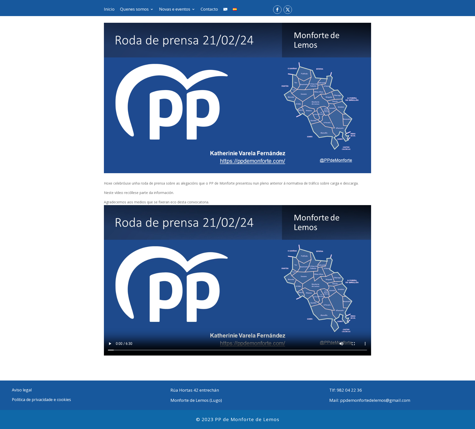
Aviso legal (22, 390)
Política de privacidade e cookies (41, 399)
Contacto (209, 9)
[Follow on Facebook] (277, 9)
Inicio (109, 9)
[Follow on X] (288, 9)
